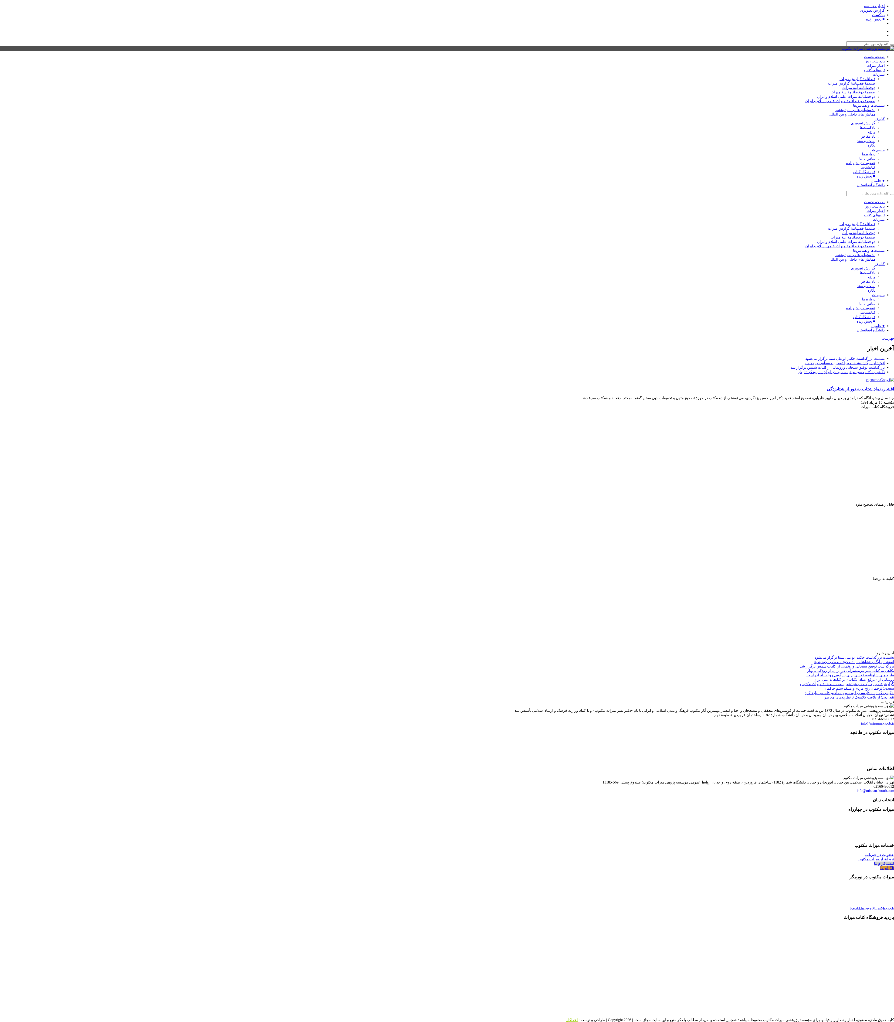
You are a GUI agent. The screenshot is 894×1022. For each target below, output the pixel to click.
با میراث (878, 150)
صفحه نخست (874, 57)
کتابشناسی (867, 167)
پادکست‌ (878, 15)
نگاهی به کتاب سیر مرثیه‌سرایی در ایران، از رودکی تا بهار (841, 372)
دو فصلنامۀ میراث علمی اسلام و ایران (846, 97)
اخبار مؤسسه (874, 6)
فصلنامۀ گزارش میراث (857, 79)
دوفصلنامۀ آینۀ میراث (858, 88)
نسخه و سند (866, 141)
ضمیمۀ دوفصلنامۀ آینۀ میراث (853, 92)
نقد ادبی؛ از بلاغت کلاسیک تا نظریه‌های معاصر (859, 697)
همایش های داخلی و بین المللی (852, 114)
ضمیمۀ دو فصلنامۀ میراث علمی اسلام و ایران (840, 101)
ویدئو (871, 132)
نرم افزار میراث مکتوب (876, 859)
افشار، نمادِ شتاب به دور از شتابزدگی (860, 388)
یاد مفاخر (868, 136)
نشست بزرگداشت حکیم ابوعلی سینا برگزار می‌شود (845, 359)
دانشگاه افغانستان (871, 185)
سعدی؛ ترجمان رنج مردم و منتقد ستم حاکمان (859, 688)
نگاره (871, 145)
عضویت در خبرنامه (860, 163)
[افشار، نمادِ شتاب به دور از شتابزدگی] (879, 380)
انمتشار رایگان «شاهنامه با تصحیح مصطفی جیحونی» (845, 363)
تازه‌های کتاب (874, 70)
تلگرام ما (887, 868)
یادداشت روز (875, 61)
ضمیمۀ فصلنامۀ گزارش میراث (851, 83)
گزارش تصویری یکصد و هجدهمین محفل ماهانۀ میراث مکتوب (847, 684)
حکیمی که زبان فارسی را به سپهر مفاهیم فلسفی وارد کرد (849, 693)
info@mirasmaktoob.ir (877, 723)
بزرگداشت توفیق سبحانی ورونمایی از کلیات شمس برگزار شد (838, 367)
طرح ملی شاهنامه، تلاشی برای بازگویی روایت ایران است (850, 675)
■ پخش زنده (875, 19)
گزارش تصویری (872, 10)
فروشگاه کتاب (864, 172)
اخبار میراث (876, 66)
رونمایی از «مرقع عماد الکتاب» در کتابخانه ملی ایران (854, 679)
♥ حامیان (878, 181)
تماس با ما (867, 158)
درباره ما (868, 154)
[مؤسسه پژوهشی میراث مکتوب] (868, 49)
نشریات (879, 74)
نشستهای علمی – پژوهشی (855, 110)
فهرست (888, 338)
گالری (880, 119)
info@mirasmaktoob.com (875, 791)
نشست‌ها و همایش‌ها (869, 105)
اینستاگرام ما (884, 863)
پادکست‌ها (867, 127)
